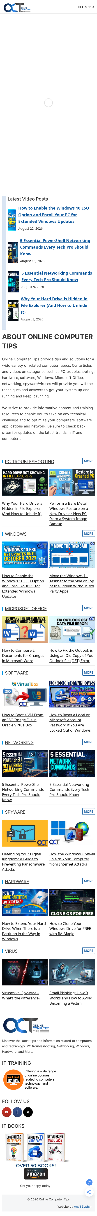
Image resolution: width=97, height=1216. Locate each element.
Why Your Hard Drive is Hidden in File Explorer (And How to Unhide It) (54, 305)
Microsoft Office (26, 608)
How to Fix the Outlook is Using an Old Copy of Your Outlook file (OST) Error (72, 655)
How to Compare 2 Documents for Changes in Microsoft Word (23, 655)
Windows (16, 534)
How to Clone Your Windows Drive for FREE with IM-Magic (70, 928)
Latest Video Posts (28, 199)
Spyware (15, 812)
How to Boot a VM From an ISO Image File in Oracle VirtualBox (23, 720)
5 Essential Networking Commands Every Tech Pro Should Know (69, 789)
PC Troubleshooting (29, 461)
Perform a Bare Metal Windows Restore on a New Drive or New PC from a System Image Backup (68, 513)
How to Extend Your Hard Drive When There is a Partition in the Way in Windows (24, 931)
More (88, 461)
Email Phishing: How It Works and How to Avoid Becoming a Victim (70, 998)
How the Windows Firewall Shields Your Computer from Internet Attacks (72, 859)
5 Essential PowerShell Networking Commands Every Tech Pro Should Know (55, 247)
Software (16, 673)
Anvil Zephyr (83, 1206)
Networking (19, 742)
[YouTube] (7, 1112)
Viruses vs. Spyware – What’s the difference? (21, 995)
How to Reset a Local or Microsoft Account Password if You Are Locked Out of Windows (70, 722)
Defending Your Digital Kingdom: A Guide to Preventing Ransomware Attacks (23, 861)
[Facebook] (17, 1112)
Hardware (17, 881)
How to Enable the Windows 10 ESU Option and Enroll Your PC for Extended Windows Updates (53, 214)
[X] (28, 1112)
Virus (11, 951)
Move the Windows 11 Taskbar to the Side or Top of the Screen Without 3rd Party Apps (71, 583)
